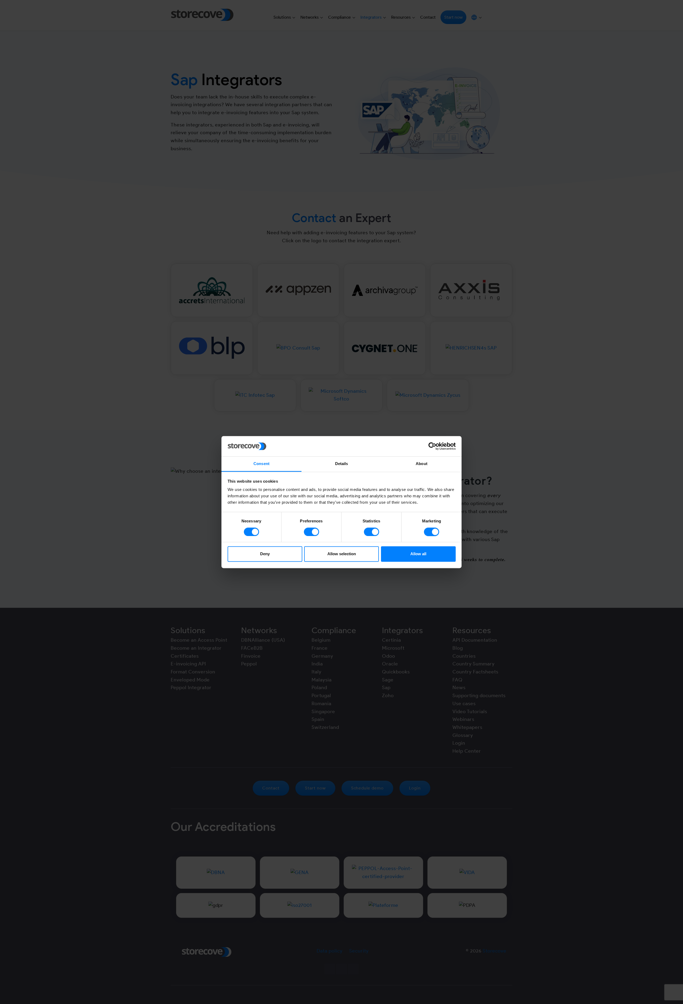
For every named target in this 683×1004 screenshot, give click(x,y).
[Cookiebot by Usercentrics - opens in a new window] (432, 446)
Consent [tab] (261, 464)
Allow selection (341, 554)
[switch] (311, 531)
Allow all (418, 554)
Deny (265, 554)
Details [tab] (341, 464)
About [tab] (421, 464)
